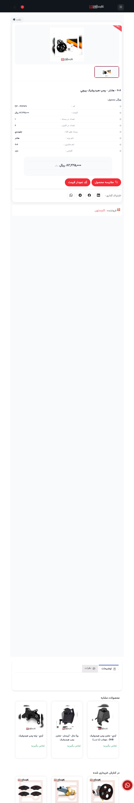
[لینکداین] (98, 196)
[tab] (109, 669)
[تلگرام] (80, 196)
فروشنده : (111, 210)
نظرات (88, 668)
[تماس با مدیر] (127, 785)
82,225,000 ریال (70, 165)
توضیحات (106, 668)
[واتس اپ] (71, 196)
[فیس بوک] (89, 196)
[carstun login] (14, 7)
